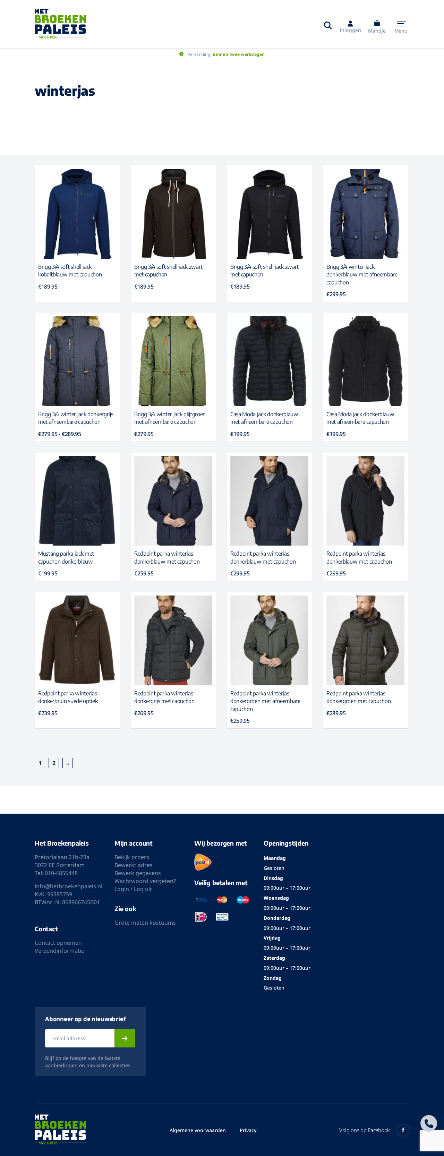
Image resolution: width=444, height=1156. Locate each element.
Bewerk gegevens (137, 873)
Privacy (248, 1130)
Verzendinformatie (59, 950)
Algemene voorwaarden (198, 1130)
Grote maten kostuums (145, 922)
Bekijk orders (131, 857)
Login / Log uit (133, 889)
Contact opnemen (58, 943)
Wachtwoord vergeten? (145, 881)
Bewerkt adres (133, 865)
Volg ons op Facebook (364, 1130)
